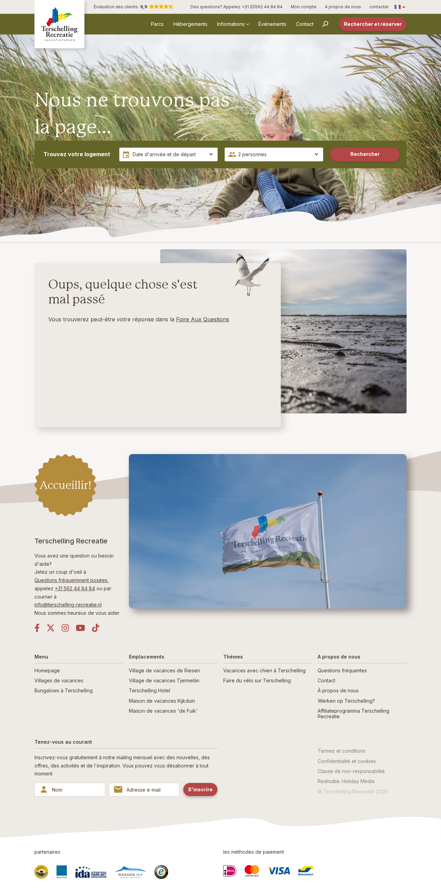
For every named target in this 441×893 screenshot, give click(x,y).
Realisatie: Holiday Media (346, 781)
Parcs (157, 24)
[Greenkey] (62, 872)
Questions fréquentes (342, 670)
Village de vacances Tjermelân (164, 680)
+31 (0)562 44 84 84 (262, 6)
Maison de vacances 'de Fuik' (163, 711)
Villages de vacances (58, 680)
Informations (231, 24)
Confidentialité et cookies (347, 761)
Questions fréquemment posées (70, 580)
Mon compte (304, 6)
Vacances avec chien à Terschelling (264, 670)
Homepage (47, 670)
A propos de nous (343, 6)
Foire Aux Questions (202, 319)
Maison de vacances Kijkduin (162, 701)
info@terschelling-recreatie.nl (68, 605)
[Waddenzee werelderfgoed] (130, 872)
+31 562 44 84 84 (75, 588)
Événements (272, 24)
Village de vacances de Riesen (164, 670)
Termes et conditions (342, 751)
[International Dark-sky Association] (90, 872)
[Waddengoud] (41, 872)
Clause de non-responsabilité (351, 771)
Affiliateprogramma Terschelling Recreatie (353, 713)
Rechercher (365, 154)
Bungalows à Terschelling (63, 690)
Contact (305, 24)
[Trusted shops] (161, 872)
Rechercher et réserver (373, 24)
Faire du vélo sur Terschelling (257, 680)
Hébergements (190, 24)
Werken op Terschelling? (346, 701)
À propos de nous (338, 690)
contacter (379, 6)
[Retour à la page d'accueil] (59, 24)
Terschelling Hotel (149, 690)
